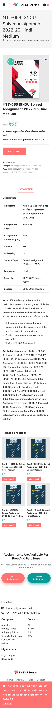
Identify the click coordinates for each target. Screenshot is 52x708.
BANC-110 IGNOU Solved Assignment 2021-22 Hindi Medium (38, 513)
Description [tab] (26, 189)
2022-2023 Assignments (16, 399)
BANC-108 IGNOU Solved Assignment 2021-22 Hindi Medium (12, 513)
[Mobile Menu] (4, 5)
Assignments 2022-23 (23, 166)
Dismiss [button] (7, 703)
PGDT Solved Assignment (24, 172)
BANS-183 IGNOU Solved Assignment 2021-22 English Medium (38, 467)
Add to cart (14, 151)
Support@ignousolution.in (19, 608)
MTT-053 (37, 166)
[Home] (3, 40)
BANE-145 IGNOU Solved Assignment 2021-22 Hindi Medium (13, 467)
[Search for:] (8, 5)
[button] (46, 59)
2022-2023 (12, 169)
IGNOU (21, 169)
